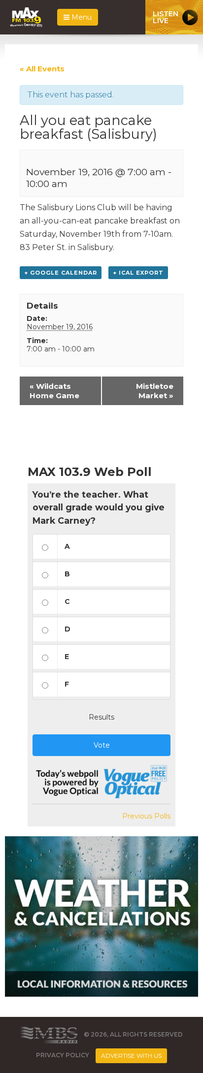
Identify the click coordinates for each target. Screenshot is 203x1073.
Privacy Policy (62, 1055)
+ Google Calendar (60, 272)
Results (101, 717)
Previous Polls (146, 816)
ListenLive (165, 17)
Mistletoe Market (154, 390)
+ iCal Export (138, 272)
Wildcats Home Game (54, 390)
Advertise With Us (131, 1055)
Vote (102, 745)
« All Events (42, 68)
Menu (80, 17)
